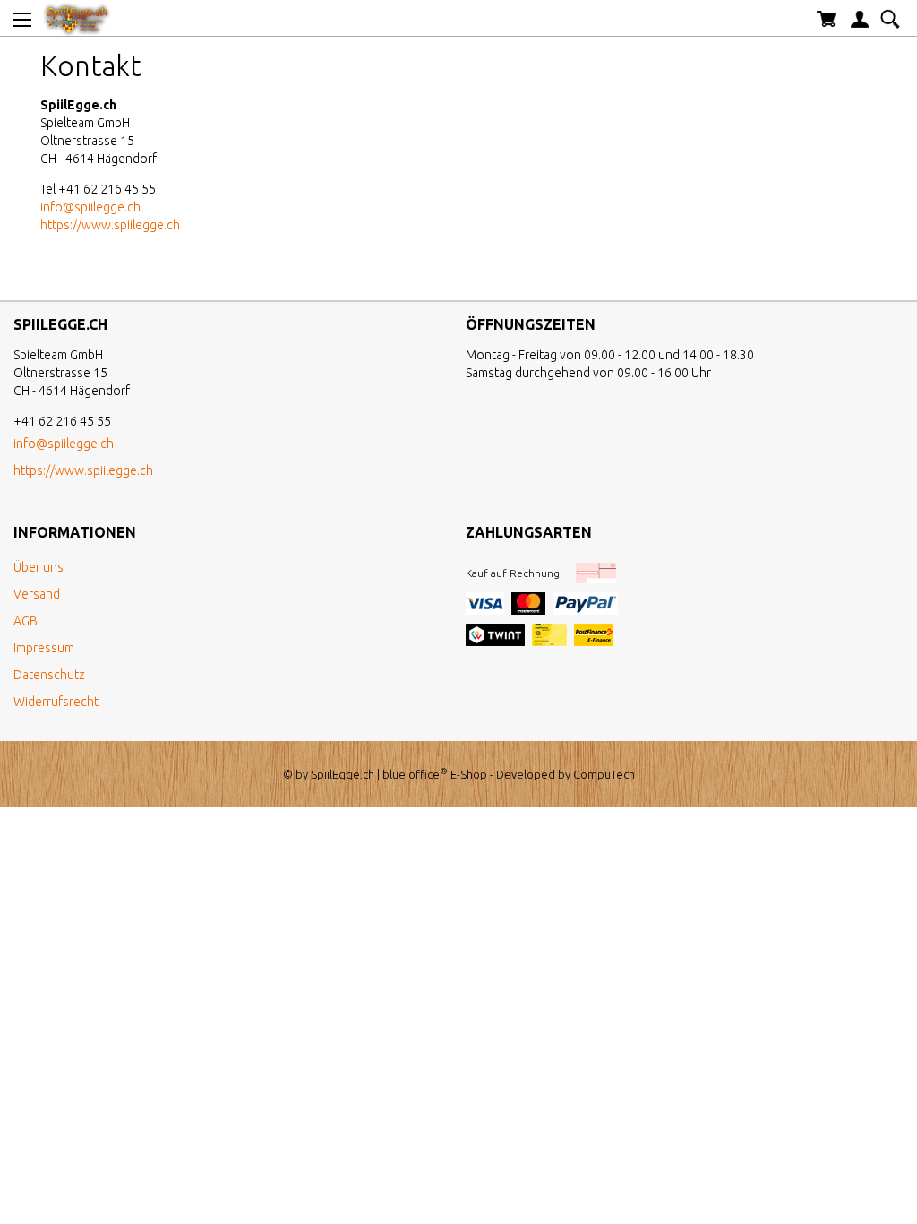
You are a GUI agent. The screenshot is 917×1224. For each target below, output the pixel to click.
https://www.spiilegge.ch (110, 225)
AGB (25, 621)
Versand (36, 594)
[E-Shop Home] (77, 18)
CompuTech (604, 774)
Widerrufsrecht (56, 701)
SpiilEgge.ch (342, 774)
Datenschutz (49, 675)
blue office (415, 774)
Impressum (43, 648)
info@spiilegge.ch (90, 207)
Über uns (38, 567)
